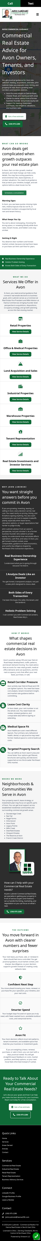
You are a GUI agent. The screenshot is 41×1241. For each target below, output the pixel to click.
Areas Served (7, 1145)
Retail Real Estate (9, 1172)
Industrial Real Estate (10, 1169)
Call (10, 3)
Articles (5, 1149)
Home (4, 1138)
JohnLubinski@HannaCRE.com (17, 1217)
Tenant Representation (11, 1176)
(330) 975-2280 (11, 1213)
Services (5, 1142)
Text (31, 3)
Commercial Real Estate (11, 1165)
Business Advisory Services (12, 1179)
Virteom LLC (25, 1236)
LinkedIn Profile (8, 1193)
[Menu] (37, 14)
